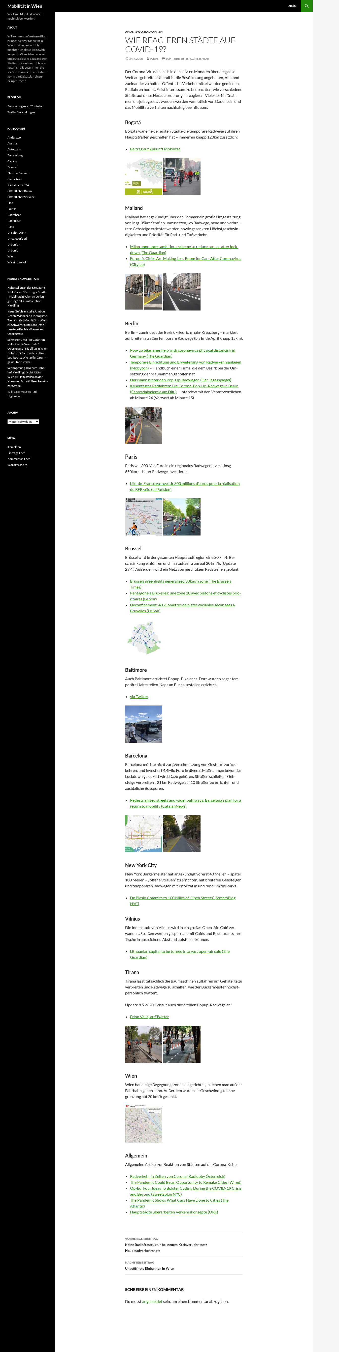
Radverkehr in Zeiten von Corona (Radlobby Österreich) (177, 1176)
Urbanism (13, 244)
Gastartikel (14, 179)
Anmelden (14, 447)
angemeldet (152, 1301)
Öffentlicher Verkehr (20, 197)
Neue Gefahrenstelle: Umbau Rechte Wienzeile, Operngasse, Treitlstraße (26, 357)
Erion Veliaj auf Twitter (149, 1016)
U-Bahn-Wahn (16, 232)
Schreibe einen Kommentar (187, 58)
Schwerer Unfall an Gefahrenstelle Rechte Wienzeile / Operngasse (26, 329)
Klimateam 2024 (18, 185)
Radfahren (153, 31)
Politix (11, 209)
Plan (10, 203)
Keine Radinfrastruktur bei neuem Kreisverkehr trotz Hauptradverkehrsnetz (166, 1245)
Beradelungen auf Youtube (24, 106)
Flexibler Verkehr (18, 173)
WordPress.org (17, 465)
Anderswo (134, 31)
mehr (22, 81)
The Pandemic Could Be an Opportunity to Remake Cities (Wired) (185, 1182)
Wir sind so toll (17, 262)
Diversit (12, 167)
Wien (10, 256)
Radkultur (14, 221)
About (293, 5)
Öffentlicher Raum (19, 191)
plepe (154, 58)
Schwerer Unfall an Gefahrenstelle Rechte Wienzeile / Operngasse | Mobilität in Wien (27, 344)
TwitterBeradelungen (21, 112)
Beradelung (15, 155)
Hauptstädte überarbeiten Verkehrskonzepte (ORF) (174, 1212)
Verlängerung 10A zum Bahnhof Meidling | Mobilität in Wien (26, 372)
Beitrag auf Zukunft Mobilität (155, 148)
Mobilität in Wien (24, 6)
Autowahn (14, 149)
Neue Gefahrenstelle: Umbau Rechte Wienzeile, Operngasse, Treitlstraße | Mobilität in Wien (27, 316)
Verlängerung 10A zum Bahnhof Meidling (26, 301)
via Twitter (139, 696)
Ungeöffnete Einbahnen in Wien (149, 1265)
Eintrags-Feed (16, 453)
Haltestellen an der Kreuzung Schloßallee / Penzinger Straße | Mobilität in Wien (26, 292)
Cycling (12, 161)
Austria (12, 143)
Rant (10, 226)
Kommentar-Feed (19, 459)
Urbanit (12, 250)
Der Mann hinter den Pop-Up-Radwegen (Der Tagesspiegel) (180, 379)
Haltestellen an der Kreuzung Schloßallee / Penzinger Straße (27, 381)
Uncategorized (17, 238)
